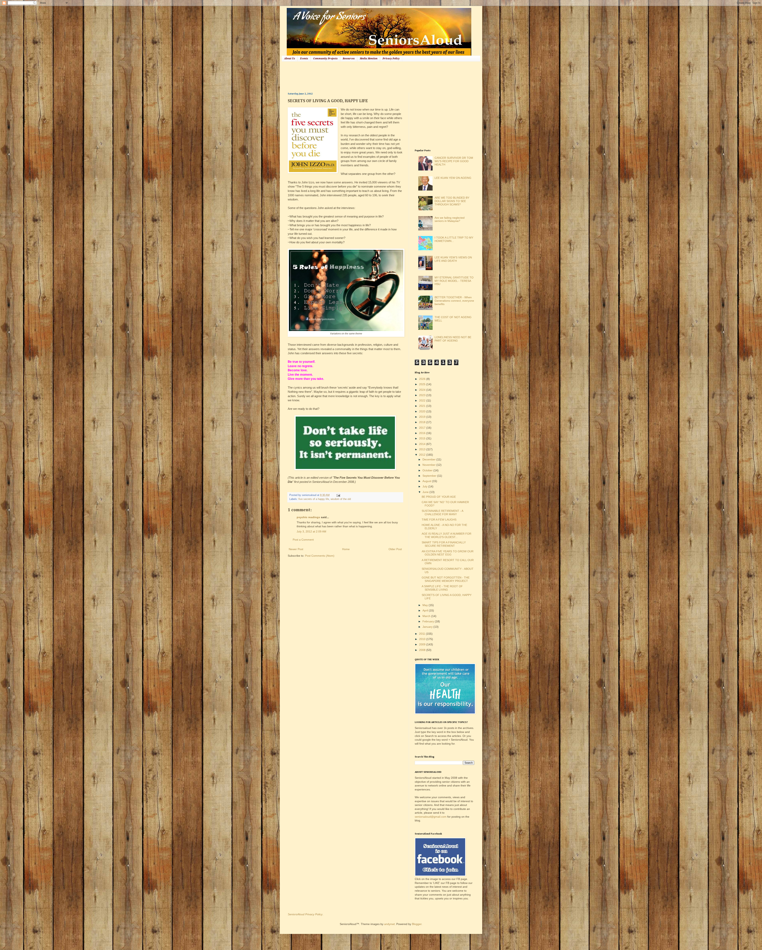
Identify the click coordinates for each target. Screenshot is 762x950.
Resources (349, 58)
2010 (422, 639)
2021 (422, 405)
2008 (422, 650)
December (429, 459)
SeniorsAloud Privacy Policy (305, 914)
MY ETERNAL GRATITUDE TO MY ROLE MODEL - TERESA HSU (454, 281)
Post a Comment (303, 539)
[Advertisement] (360, 76)
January (427, 626)
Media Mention (368, 58)
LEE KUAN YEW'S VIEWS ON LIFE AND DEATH (453, 259)
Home (346, 549)
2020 (422, 411)
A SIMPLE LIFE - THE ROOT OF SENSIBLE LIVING (442, 588)
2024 (422, 389)
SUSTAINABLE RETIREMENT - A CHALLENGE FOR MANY (442, 512)
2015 (422, 438)
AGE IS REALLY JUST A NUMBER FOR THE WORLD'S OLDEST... (446, 535)
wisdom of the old (341, 499)
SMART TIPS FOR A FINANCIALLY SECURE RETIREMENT (444, 544)
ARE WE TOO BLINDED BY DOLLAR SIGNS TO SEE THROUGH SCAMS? (452, 201)
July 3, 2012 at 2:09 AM (311, 531)
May (425, 605)
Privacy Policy (391, 58)
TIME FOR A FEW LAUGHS (439, 519)
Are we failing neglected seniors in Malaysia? (450, 219)
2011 (422, 633)
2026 (422, 378)
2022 (422, 400)
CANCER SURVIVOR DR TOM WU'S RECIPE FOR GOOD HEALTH (454, 161)
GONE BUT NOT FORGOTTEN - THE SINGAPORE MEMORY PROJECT (446, 579)
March (426, 616)
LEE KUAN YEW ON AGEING (453, 177)
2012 (422, 454)
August (427, 481)
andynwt (389, 924)
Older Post (395, 549)
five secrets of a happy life (313, 499)
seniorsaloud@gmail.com (430, 816)
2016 (422, 433)
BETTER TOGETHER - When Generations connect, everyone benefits (454, 301)
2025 (422, 384)
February (428, 621)
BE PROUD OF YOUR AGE (439, 496)
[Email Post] (337, 495)
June (425, 492)
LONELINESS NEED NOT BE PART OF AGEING (453, 339)
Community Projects (325, 58)
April (425, 610)
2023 (422, 395)
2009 (422, 644)
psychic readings (308, 517)
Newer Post (296, 549)
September (429, 475)
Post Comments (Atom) (319, 555)
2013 (422, 449)
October (427, 470)
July (425, 486)
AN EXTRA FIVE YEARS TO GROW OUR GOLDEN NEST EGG (447, 553)
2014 (422, 444)
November (429, 464)
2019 (422, 416)
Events (304, 58)
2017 (422, 427)
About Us (289, 58)
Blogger (416, 924)
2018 (422, 422)
